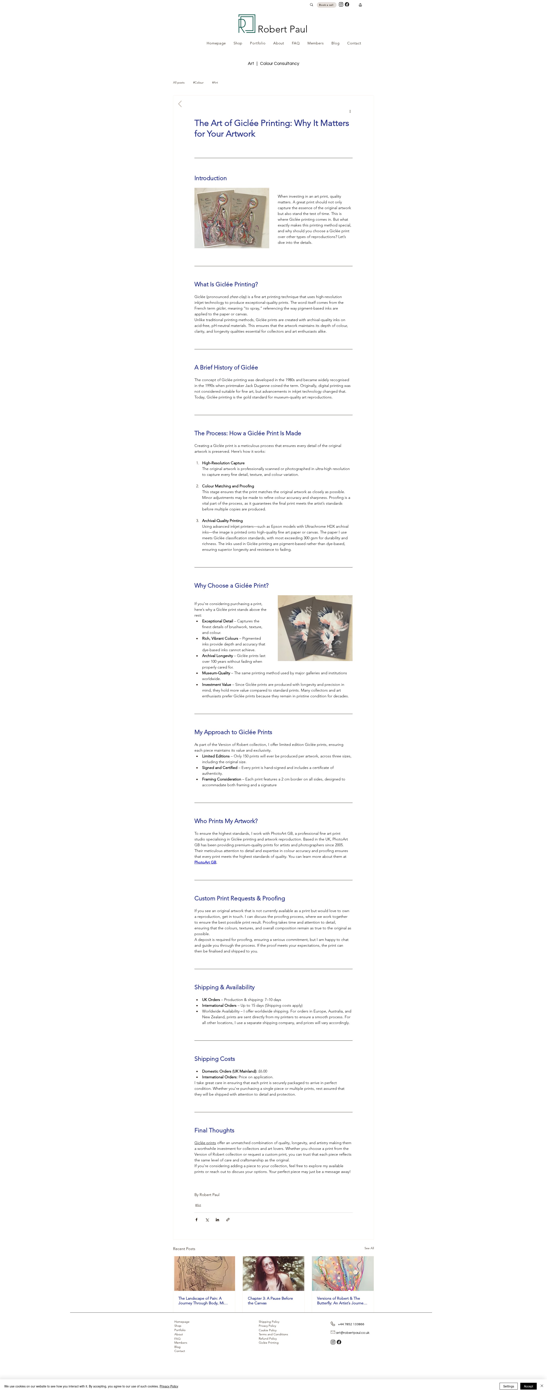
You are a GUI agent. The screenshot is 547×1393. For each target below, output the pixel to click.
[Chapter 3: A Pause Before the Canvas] (273, 1273)
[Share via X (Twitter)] (207, 1220)
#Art (215, 82)
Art (251, 63)
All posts (179, 82)
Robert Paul (283, 29)
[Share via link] (228, 1220)
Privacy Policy (169, 1386)
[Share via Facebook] (196, 1220)
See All (369, 1248)
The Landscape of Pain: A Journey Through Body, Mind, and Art (203, 1300)
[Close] (541, 1386)
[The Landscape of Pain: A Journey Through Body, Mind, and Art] (204, 1273)
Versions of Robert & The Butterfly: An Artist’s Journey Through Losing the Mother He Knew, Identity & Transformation (341, 1300)
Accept (528, 1386)
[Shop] (360, 5)
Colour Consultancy (279, 63)
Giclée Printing (269, 1343)
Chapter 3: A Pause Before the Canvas (270, 1300)
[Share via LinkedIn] (217, 1220)
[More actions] (350, 111)
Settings (508, 1386)
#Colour (198, 82)
